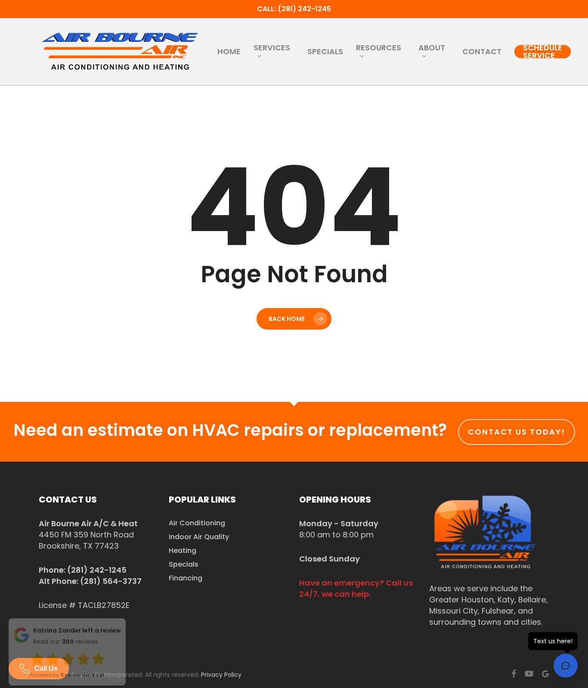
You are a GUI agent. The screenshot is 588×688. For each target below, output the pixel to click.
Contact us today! (516, 431)
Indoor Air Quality (199, 537)
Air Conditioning (197, 523)
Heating (182, 550)
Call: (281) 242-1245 (294, 9)
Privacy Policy (221, 674)
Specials (183, 564)
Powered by (67, 677)
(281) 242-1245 (97, 570)
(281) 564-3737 (111, 581)
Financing (185, 578)
